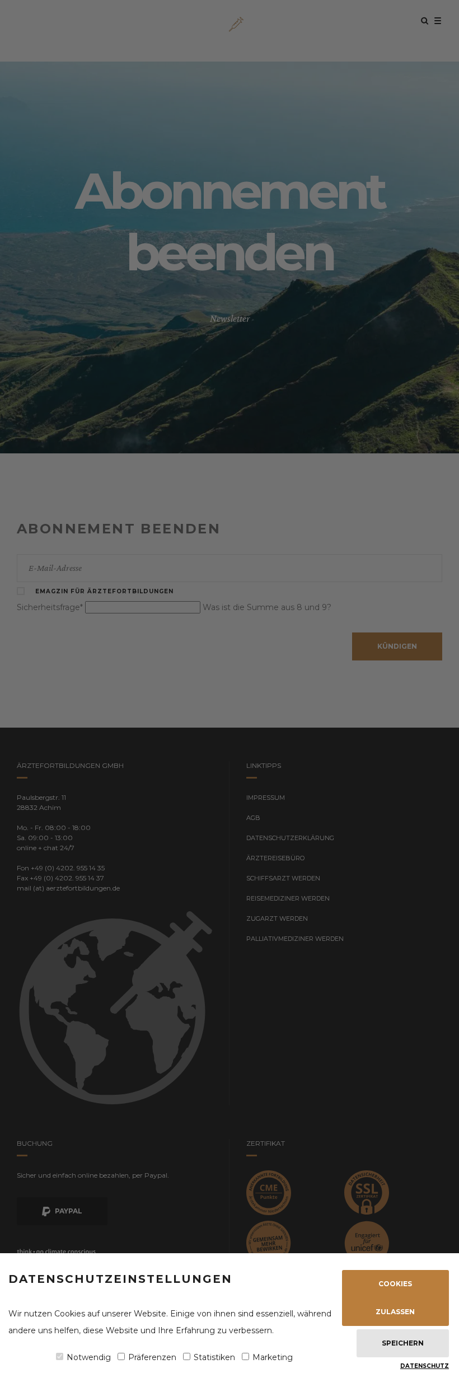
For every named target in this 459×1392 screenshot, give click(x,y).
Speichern (403, 1343)
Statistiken (214, 1357)
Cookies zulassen (395, 1297)
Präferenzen (152, 1357)
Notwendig (89, 1357)
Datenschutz (424, 1366)
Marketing (272, 1357)
